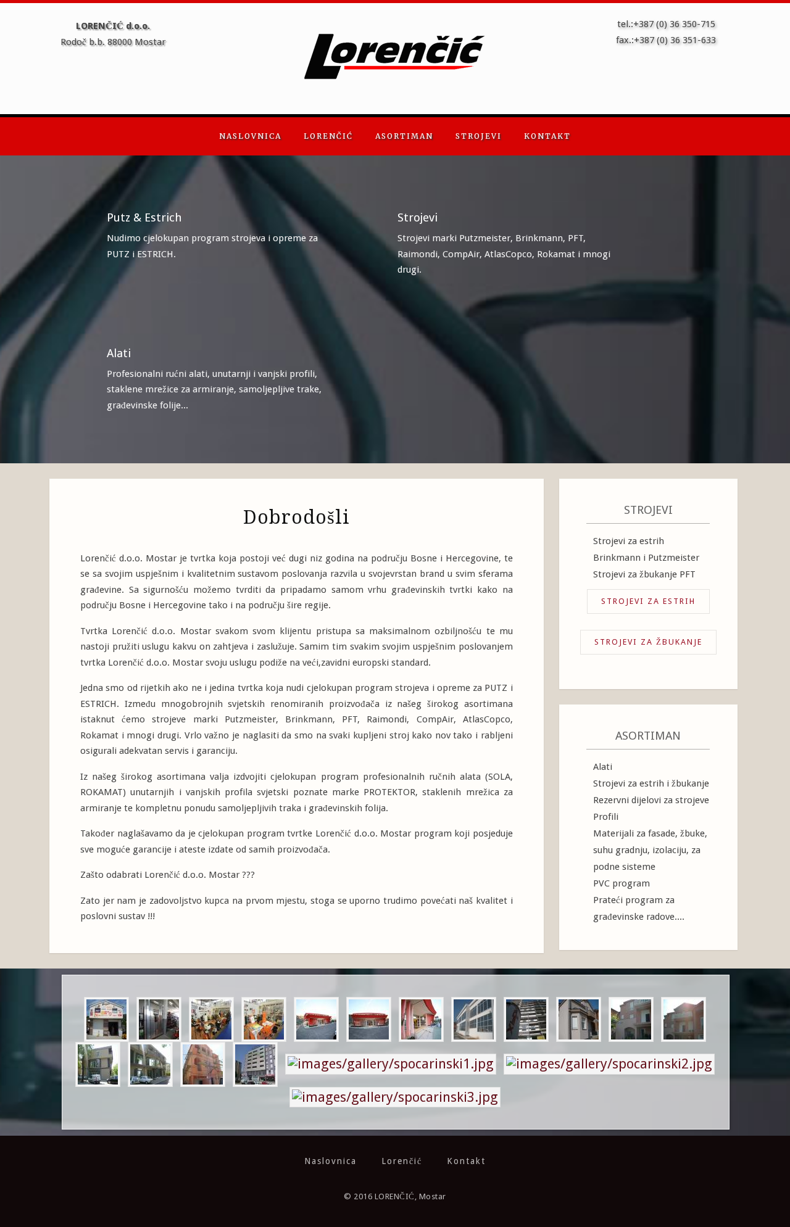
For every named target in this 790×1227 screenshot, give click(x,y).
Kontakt (547, 136)
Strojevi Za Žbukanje (648, 642)
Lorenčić (328, 136)
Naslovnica (250, 136)
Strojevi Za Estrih (648, 601)
